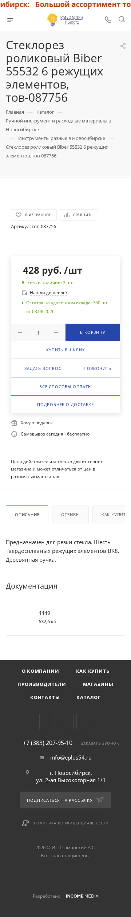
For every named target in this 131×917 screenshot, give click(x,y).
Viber (66, 721)
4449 (44, 612)
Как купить (93, 671)
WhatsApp (84, 721)
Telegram (47, 721)
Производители (41, 684)
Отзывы (70, 514)
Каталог (88, 697)
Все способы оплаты (65, 386)
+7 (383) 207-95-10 (47, 743)
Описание (27, 514)
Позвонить (97, 368)
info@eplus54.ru (71, 757)
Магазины (98, 684)
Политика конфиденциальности (71, 823)
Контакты (45, 697)
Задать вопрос (42, 368)
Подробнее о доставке (65, 404)
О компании (40, 671)
